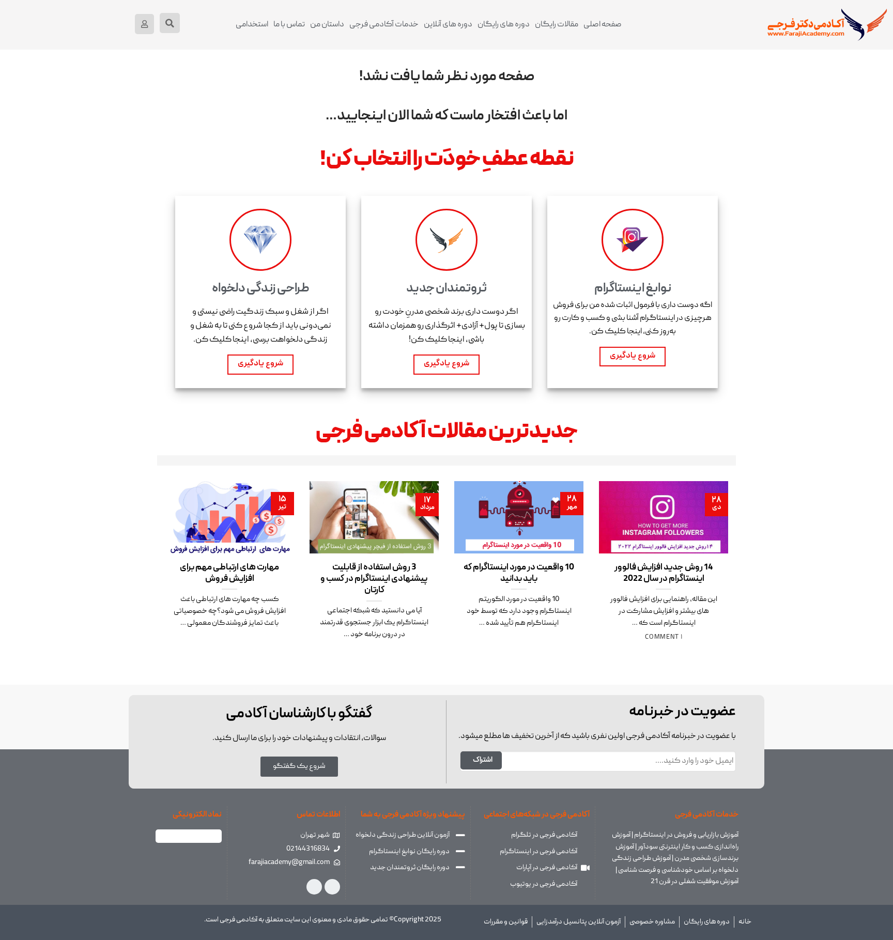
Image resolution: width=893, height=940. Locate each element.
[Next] (174, 550)
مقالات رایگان (556, 24)
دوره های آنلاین (448, 24)
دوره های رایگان (504, 24)
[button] (170, 23)
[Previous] (711, 550)
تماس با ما (289, 24)
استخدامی (252, 24)
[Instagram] (332, 887)
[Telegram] (314, 887)
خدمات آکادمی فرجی (384, 24)
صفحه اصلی (602, 24)
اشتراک (482, 760)
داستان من (327, 24)
